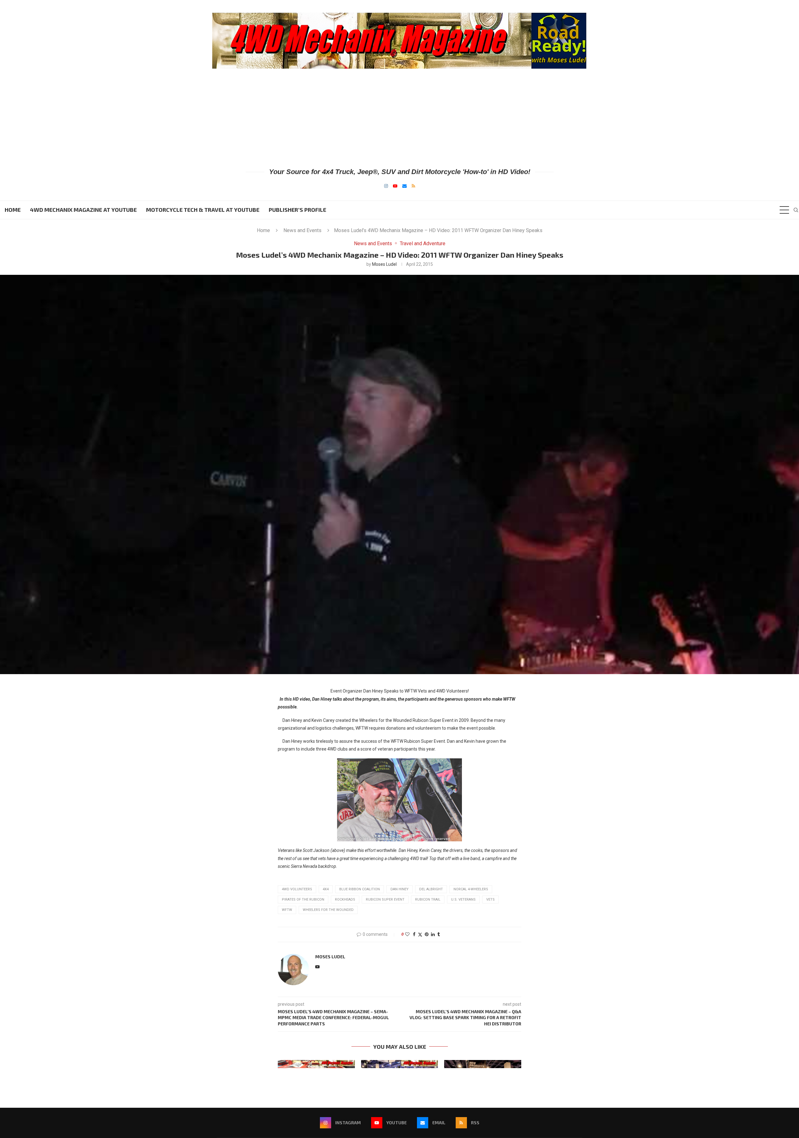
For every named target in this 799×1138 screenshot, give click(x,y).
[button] (286, 1063)
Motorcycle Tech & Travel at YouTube (202, 209)
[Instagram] (386, 186)
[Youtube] (395, 186)
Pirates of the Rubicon (303, 899)
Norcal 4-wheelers (470, 889)
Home (13, 209)
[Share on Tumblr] (438, 934)
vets (490, 899)
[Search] (796, 210)
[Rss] (413, 186)
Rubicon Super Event (385, 899)
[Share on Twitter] (420, 934)
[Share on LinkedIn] (433, 934)
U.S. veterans (463, 899)
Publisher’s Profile (297, 209)
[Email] (404, 186)
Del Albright (431, 889)
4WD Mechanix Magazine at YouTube (83, 209)
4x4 (326, 889)
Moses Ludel (384, 264)
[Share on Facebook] (414, 934)
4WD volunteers (297, 889)
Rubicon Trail (427, 899)
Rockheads (345, 899)
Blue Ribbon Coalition (359, 889)
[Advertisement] (399, 117)
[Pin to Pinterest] (427, 934)
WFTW (287, 910)
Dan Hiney (399, 889)
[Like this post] (407, 934)
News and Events (302, 230)
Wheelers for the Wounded (328, 910)
